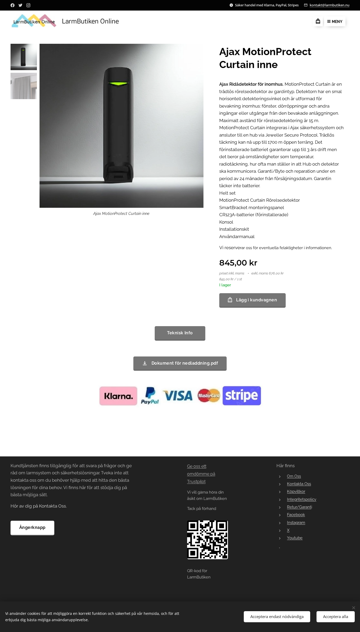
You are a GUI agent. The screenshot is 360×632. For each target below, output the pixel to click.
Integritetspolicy (301, 499)
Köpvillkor (296, 491)
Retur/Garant (299, 507)
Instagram (296, 522)
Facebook (296, 514)
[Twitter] (20, 5)
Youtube (295, 537)
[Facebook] (12, 5)
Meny (337, 22)
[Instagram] (28, 5)
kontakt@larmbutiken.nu (329, 5)
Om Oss (294, 476)
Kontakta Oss (299, 483)
